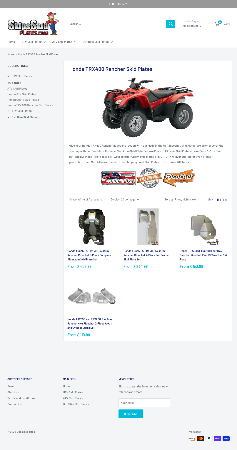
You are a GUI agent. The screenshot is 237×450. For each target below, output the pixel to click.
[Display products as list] (225, 199)
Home (11, 41)
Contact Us (14, 404)
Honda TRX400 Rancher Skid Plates (38, 54)
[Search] (170, 24)
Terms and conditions (21, 398)
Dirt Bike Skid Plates (96, 41)
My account (191, 25)
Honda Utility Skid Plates (23, 99)
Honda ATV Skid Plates (21, 94)
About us (13, 392)
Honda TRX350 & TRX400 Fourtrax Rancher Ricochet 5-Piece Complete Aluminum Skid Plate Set (89, 255)
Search (11, 386)
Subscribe (130, 414)
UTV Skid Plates (31, 41)
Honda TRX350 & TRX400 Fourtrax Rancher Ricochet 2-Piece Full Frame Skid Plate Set (145, 255)
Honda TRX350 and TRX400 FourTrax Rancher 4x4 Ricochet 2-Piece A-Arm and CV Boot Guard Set (90, 323)
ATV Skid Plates (62, 41)
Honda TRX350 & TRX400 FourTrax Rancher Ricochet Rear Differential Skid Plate (204, 255)
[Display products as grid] (219, 199)
